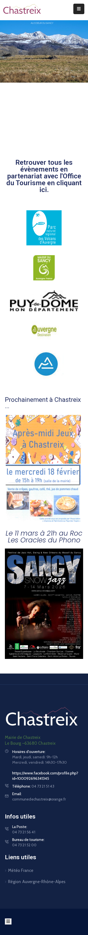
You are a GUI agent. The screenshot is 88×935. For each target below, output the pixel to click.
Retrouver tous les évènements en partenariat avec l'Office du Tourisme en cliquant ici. (44, 176)
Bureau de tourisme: (28, 842)
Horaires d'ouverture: (28, 752)
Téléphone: (33, 786)
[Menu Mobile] (78, 9)
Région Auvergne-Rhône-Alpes (37, 881)
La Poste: (23, 829)
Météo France (20, 870)
